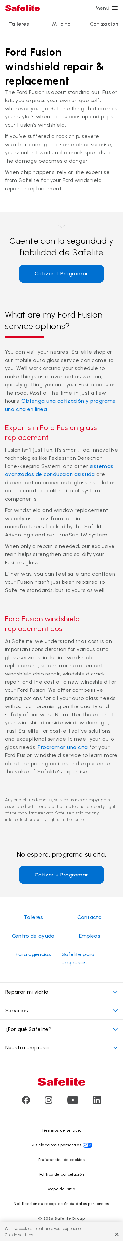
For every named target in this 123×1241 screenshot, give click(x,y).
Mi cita (61, 24)
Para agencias (33, 954)
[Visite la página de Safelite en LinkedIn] (97, 1102)
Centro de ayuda (33, 936)
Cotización (104, 24)
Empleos (89, 936)
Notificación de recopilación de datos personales (61, 1204)
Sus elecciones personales (56, 1145)
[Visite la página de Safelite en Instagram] (48, 1102)
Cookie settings (19, 1235)
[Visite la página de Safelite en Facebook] (26, 1102)
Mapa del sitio (61, 1189)
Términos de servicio (61, 1130)
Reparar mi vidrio (26, 992)
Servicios (16, 1010)
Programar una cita (63, 747)
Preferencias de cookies (61, 1159)
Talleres (19, 24)
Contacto (89, 917)
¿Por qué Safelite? (28, 1029)
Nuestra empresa (27, 1048)
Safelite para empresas (78, 958)
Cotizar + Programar (61, 274)
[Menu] (115, 8)
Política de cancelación (61, 1174)
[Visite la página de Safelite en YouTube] (72, 1102)
